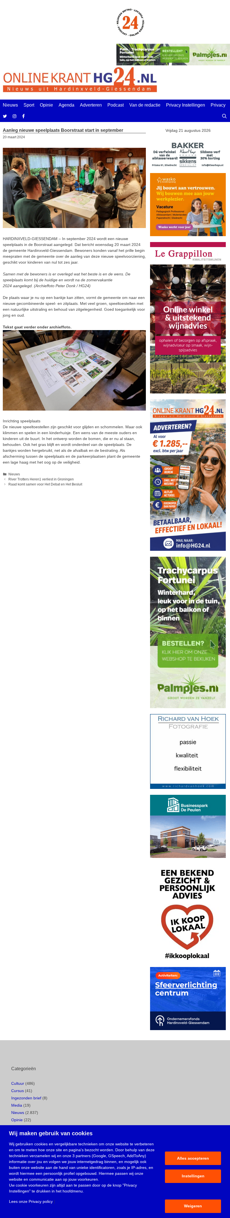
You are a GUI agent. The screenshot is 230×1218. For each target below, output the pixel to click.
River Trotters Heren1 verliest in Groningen (41, 479)
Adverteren (91, 105)
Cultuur (17, 1083)
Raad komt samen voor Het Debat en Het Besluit (45, 484)
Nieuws (10, 105)
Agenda (66, 105)
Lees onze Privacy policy (31, 1201)
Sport (29, 105)
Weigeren (193, 1206)
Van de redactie (144, 105)
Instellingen (193, 1176)
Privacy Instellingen (185, 105)
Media (16, 1105)
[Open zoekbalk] (224, 116)
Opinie (46, 105)
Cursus (17, 1090)
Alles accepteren (193, 1158)
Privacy (218, 105)
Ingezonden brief (26, 1098)
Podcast (115, 105)
